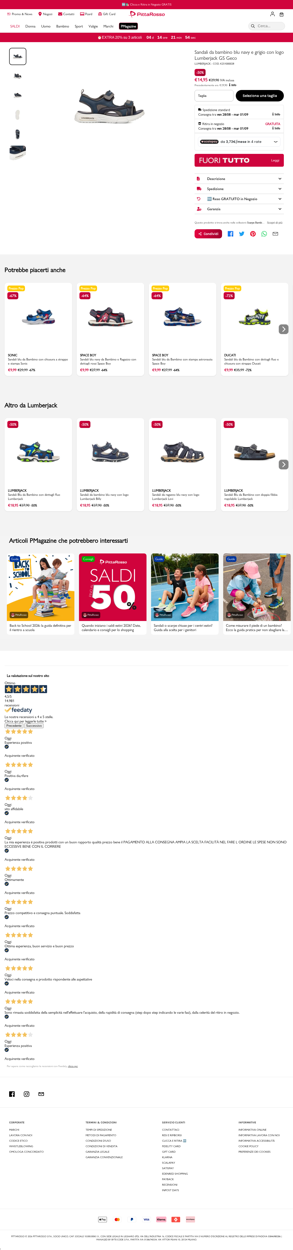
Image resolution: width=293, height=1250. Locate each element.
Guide (15, 559)
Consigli (88, 559)
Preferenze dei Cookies (255, 1151)
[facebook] (230, 234)
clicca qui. (73, 1066)
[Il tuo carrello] (281, 14)
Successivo (34, 725)
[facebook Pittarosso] (11, 1094)
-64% (85, 296)
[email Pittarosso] (41, 1094)
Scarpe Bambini (255, 222)
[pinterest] (253, 234)
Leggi (275, 160)
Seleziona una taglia (260, 95)
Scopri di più (274, 222)
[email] (275, 234)
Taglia (202, 96)
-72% (229, 296)
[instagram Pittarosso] (26, 1094)
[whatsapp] (264, 234)
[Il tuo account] (272, 14)
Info (233, 85)
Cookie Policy (248, 1146)
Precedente (14, 725)
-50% (200, 72)
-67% (12, 296)
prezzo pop (16, 288)
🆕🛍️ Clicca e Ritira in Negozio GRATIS (146, 4)
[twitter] (241, 234)
